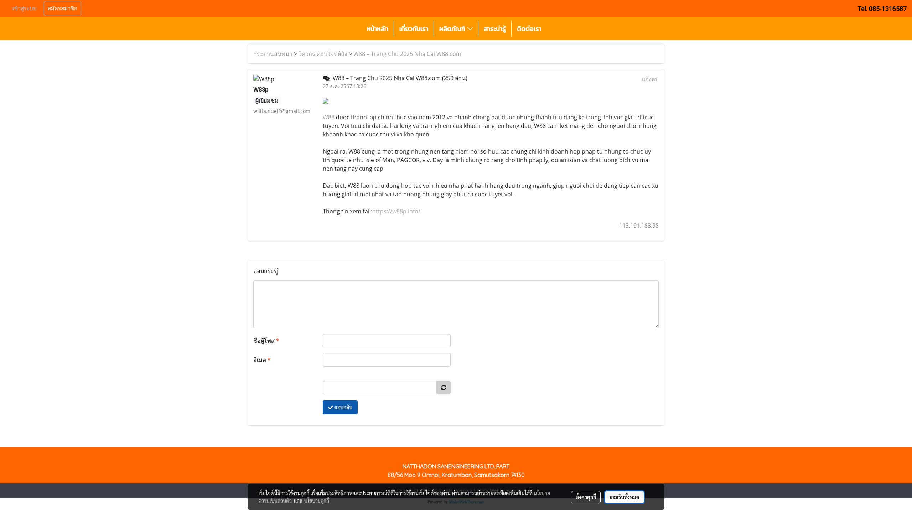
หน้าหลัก (377, 29)
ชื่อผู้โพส (266, 340)
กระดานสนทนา (272, 54)
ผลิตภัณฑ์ (453, 29)
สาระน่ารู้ (495, 29)
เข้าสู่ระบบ (24, 8)
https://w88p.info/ (396, 211)
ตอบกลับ (342, 407)
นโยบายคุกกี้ (316, 500)
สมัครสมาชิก (62, 8)
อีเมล (262, 360)
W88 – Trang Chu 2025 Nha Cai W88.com (407, 54)
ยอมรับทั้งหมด (624, 497)
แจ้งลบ (650, 79)
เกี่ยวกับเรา (413, 29)
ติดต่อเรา (529, 29)
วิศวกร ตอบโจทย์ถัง (323, 54)
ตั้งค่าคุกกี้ (586, 497)
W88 (329, 117)
